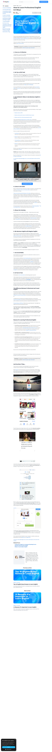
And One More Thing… (7, 31)
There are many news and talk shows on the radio (22, 193)
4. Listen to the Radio (6, 15)
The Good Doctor (18, 140)
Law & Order (17, 133)
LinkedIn (31, 261)
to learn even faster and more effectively (20, 38)
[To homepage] (6, 2)
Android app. (19, 156)
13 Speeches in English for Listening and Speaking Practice (25, 544)
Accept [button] (8, 747)
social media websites (27, 258)
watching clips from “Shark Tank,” (26, 119)
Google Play (28, 537)
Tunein (36, 202)
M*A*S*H (16, 143)
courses (28, 37)
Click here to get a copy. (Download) (28, 47)
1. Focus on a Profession (7, 7)
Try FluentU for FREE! (27, 183)
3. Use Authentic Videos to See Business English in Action (7, 12)
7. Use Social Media (6, 21)
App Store (23, 537)
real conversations (22, 274)
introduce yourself (28, 225)
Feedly (25, 84)
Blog (17, 5)
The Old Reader (30, 84)
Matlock (16, 136)
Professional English (17, 299)
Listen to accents (33, 218)
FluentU (14, 5)
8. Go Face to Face (6, 23)
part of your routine (20, 43)
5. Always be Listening (6, 16)
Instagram (15, 269)
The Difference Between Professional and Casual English (7, 26)
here (33, 207)
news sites (19, 88)
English (20, 5)
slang (17, 219)
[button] (8, 749)
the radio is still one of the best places (23, 189)
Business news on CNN (18, 112)
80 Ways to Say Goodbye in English (21, 546)
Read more (9, 745)
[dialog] (8, 745)
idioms (19, 219)
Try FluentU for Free (43, 1)
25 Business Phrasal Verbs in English (21, 545)
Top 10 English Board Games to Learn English (25, 584)
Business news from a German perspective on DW (23, 117)
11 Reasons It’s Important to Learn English (24, 607)
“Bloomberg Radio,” (35, 205)
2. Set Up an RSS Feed (7, 9)
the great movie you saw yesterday (19, 295)
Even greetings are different (18, 303)
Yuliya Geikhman (17, 13)
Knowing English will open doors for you (30, 327)
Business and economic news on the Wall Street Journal (24, 115)
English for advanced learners (31, 330)
